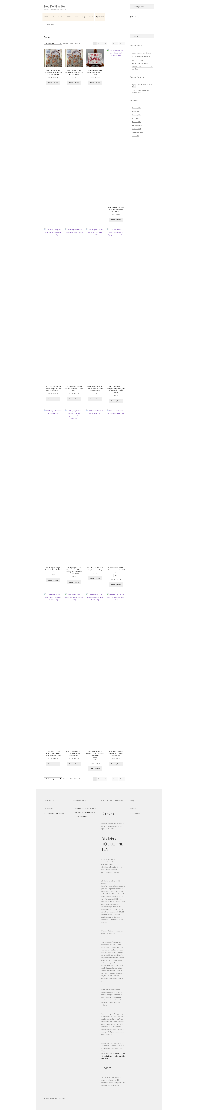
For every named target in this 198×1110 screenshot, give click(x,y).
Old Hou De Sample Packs (140, 91)
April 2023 (135, 118)
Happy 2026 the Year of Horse (141, 53)
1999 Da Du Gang (137, 60)
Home (46, 17)
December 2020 (137, 125)
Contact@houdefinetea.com (54, 813)
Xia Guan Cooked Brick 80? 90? (141, 56)
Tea (53, 17)
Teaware (68, 17)
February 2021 (136, 122)
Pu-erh (60, 17)
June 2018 (135, 136)
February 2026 (136, 108)
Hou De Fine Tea (54, 6)
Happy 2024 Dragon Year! (140, 63)
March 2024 (135, 111)
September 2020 (137, 132)
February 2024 (136, 115)
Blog (83, 17)
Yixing (76, 17)
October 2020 (136, 129)
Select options (53, 83)
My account (100, 17)
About (91, 17)
